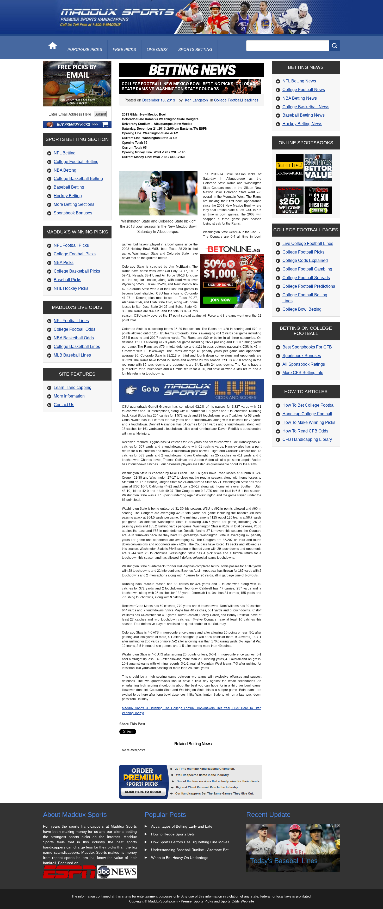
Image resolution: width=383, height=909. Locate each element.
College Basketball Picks (77, 271)
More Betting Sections (74, 204)
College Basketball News (305, 107)
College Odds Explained (305, 260)
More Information (69, 396)
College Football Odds (74, 329)
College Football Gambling (307, 269)
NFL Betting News (299, 81)
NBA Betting (65, 170)
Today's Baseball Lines (284, 860)
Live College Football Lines (307, 243)
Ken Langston (196, 100)
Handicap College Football (307, 414)
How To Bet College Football (309, 405)
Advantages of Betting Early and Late (181, 826)
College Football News (303, 89)
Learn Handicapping (72, 387)
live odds (157, 49)
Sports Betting (195, 49)
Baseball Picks (67, 280)
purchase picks (84, 49)
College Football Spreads (306, 277)
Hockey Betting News (302, 124)
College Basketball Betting (78, 178)
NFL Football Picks (71, 245)
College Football (227, 100)
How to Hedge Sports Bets (173, 834)
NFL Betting (65, 153)
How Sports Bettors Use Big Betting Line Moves (190, 842)
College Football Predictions (308, 286)
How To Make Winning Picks (308, 422)
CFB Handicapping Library (307, 439)
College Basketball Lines (77, 346)
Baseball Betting (69, 187)
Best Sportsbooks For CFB (307, 347)
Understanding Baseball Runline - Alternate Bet (189, 850)
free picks (124, 49)
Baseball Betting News (303, 115)
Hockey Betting (68, 196)
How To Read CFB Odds (305, 431)
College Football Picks (75, 254)
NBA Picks (63, 262)
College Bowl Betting (302, 309)
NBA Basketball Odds (74, 338)
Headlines (250, 100)
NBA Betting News (299, 98)
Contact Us (64, 404)
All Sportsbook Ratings (303, 364)
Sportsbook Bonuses (73, 213)
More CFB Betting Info (302, 372)
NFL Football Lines (71, 320)
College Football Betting (76, 161)
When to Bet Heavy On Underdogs (179, 858)
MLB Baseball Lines (72, 355)
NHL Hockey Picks (71, 288)
